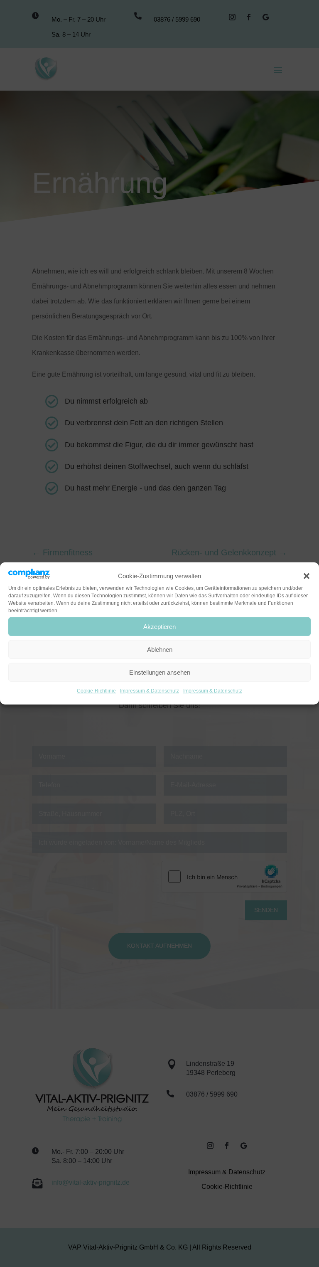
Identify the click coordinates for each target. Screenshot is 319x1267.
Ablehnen (159, 649)
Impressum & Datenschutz (149, 691)
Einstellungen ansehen (159, 672)
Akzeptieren (159, 626)
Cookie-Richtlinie (96, 691)
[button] (306, 576)
